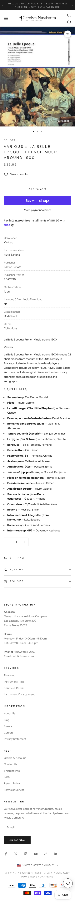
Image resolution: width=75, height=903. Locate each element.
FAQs (7, 777)
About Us (9, 713)
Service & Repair (14, 688)
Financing (9, 675)
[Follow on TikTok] (46, 854)
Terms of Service (14, 789)
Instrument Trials (14, 681)
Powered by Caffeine (37, 876)
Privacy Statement (15, 739)
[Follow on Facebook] (6, 854)
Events (8, 726)
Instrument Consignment (19, 694)
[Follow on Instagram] (26, 854)
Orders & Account (15, 758)
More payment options (37, 210)
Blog (6, 720)
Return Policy (12, 783)
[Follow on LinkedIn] (56, 854)
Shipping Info (12, 770)
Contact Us (10, 764)
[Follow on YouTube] (36, 854)
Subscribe (17, 839)
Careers (8, 732)
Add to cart (37, 188)
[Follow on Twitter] (16, 854)
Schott (10, 140)
